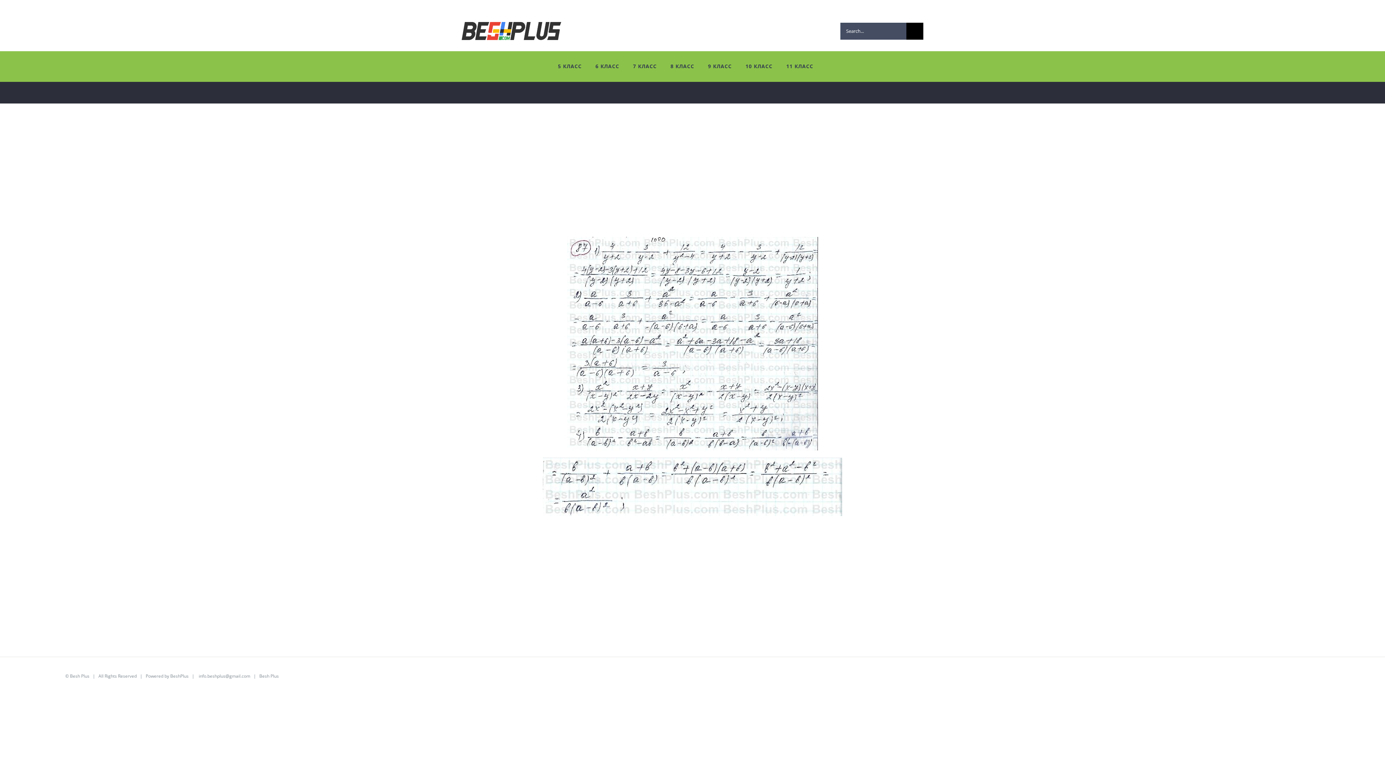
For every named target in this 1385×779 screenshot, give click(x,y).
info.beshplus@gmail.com (224, 676)
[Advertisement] (227, 186)
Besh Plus (79, 676)
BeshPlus (179, 676)
